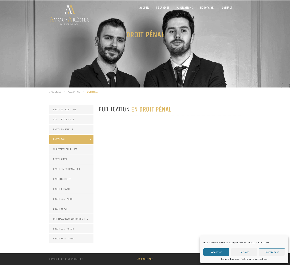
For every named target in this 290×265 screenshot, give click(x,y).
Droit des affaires (62, 198)
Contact (227, 7)
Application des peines (65, 149)
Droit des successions (64, 109)
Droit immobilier (62, 179)
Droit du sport (60, 208)
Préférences (272, 252)
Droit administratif (63, 238)
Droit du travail (61, 188)
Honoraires (207, 7)
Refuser (244, 252)
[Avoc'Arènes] (69, 14)
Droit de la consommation (66, 169)
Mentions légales (145, 259)
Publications (184, 7)
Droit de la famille (63, 129)
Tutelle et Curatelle (63, 119)
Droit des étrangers (63, 228)
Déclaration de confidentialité (254, 259)
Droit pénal (59, 139)
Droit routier (60, 159)
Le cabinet (162, 7)
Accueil (144, 7)
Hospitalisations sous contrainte (70, 218)
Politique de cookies (230, 259)
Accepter (216, 252)
